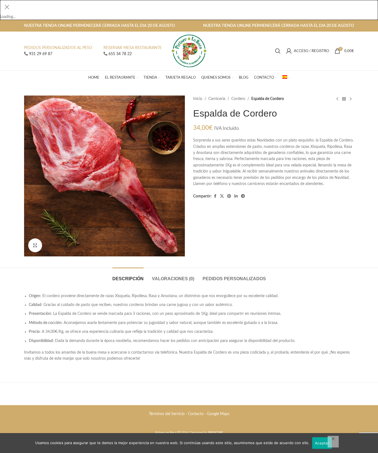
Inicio (197, 99)
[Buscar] (277, 50)
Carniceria (216, 99)
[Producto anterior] (337, 99)
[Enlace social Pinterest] (229, 196)
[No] (333, 441)
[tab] (128, 275)
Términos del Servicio (167, 414)
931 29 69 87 (40, 54)
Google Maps (218, 414)
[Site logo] (189, 51)
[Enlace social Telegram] (243, 196)
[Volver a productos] (344, 99)
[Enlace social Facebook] (215, 196)
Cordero (238, 99)
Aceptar (322, 443)
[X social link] (222, 196)
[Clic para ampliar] (35, 245)
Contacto (196, 414)
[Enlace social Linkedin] (236, 196)
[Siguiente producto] (350, 99)
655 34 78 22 (120, 54)
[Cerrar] (7, 7)
